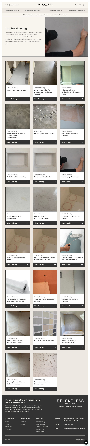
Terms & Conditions (42, 427)
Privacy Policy (40, 429)
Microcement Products (32, 10)
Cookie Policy (40, 432)
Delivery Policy (40, 422)
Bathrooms (8, 427)
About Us (23, 422)
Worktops (8, 429)
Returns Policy (40, 424)
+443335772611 (68, 424)
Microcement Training (75, 10)
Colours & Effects (54, 10)
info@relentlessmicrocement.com (74, 429)
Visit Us (22, 424)
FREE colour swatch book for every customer (35, 15)
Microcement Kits (11, 10)
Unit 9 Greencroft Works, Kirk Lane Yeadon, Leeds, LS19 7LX (74, 419)
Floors (7, 422)
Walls (7, 424)
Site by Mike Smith (80, 439)
